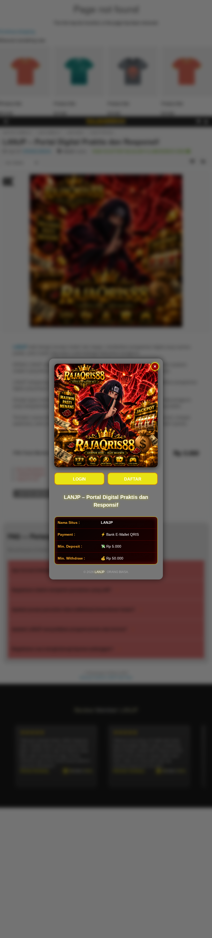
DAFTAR (132, 479)
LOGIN (79, 479)
